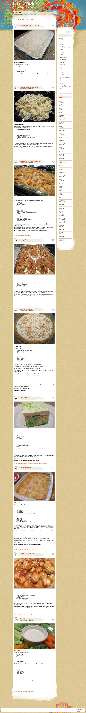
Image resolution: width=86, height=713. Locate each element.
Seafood (28, 549)
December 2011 (61, 236)
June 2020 (60, 109)
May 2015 (60, 184)
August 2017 (61, 148)
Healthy (61, 62)
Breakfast (61, 49)
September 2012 (61, 223)
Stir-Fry (61, 88)
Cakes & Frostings (33, 82)
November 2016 (61, 159)
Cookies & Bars (62, 57)
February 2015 (61, 189)
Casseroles (21, 235)
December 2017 (61, 143)
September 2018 (61, 133)
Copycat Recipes (63, 59)
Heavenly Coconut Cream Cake (30, 25)
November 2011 (61, 237)
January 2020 (61, 116)
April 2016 (60, 169)
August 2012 (61, 225)
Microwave (61, 64)
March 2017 (61, 154)
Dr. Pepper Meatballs (27, 553)
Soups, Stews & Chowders (64, 86)
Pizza (61, 70)
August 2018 (61, 134)
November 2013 (61, 204)
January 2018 (61, 141)
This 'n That (61, 92)
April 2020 (60, 112)
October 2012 (61, 222)
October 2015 (61, 177)
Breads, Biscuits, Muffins (64, 47)
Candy (61, 54)
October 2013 (61, 205)
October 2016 (61, 161)
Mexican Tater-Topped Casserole (30, 161)
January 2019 (61, 129)
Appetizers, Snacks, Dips (21, 614)
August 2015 (61, 180)
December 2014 (61, 191)
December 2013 (61, 202)
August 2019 (61, 122)
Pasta (22, 549)
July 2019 (60, 123)
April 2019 (60, 126)
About (20, 12)
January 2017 (61, 157)
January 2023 (61, 105)
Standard (53, 25)
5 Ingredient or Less (21, 82)
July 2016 (60, 165)
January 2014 (61, 201)
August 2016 (61, 163)
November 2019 (61, 118)
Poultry (19, 304)
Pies (18, 393)
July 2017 (60, 150)
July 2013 (60, 209)
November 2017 (61, 144)
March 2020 (61, 113)
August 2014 (61, 195)
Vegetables (62, 90)
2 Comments (41, 82)
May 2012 (60, 229)
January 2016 (61, 173)
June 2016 (60, 166)
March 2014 (61, 198)
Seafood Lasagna (25, 467)
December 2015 (61, 175)
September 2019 (61, 120)
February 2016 (61, 172)
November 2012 (61, 221)
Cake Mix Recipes (27, 82)
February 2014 (61, 200)
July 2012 (60, 226)
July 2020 (60, 108)
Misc (60, 65)
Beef (18, 235)
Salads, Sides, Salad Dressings (25, 156)
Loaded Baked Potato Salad (29, 87)
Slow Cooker (62, 85)
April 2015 (60, 186)
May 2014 (60, 197)
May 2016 (60, 168)
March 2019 (61, 127)
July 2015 (60, 182)
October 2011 (61, 239)
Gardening (60, 38)
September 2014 (61, 194)
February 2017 (61, 155)
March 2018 (61, 138)
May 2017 (60, 152)
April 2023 (60, 101)
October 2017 (61, 145)
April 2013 (60, 214)
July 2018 (60, 136)
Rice (60, 75)
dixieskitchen (31, 26)
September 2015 (61, 179)
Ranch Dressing (25, 619)
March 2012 (61, 232)
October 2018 (61, 131)
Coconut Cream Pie (26, 309)
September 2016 (61, 162)
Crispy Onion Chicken (27, 240)
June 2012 (60, 228)
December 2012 (61, 219)
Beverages (61, 46)
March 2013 (61, 215)
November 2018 (61, 130)
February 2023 (61, 104)
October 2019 (61, 119)
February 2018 (61, 140)
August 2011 (61, 240)
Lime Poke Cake (25, 397)
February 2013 (61, 216)
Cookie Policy (24, 709)
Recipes (37, 82)
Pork (60, 72)
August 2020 (61, 106)
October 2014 (61, 193)
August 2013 (61, 208)
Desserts (37, 463)
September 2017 (61, 147)
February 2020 (61, 115)
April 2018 (60, 137)
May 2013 (60, 212)
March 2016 (61, 170)
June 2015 (60, 183)
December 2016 (61, 158)
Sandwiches (62, 80)
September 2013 (61, 207)
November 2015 (61, 176)
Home (15, 12)
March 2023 (61, 102)
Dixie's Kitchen (25, 4)
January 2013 (61, 218)
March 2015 (61, 187)
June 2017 (60, 151)
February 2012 (61, 233)
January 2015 (61, 190)
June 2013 (60, 211)
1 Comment (32, 614)
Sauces (61, 81)
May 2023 (60, 99)
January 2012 (61, 234)
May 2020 (60, 111)
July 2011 (60, 241)
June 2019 (60, 124)
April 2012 (60, 230)
